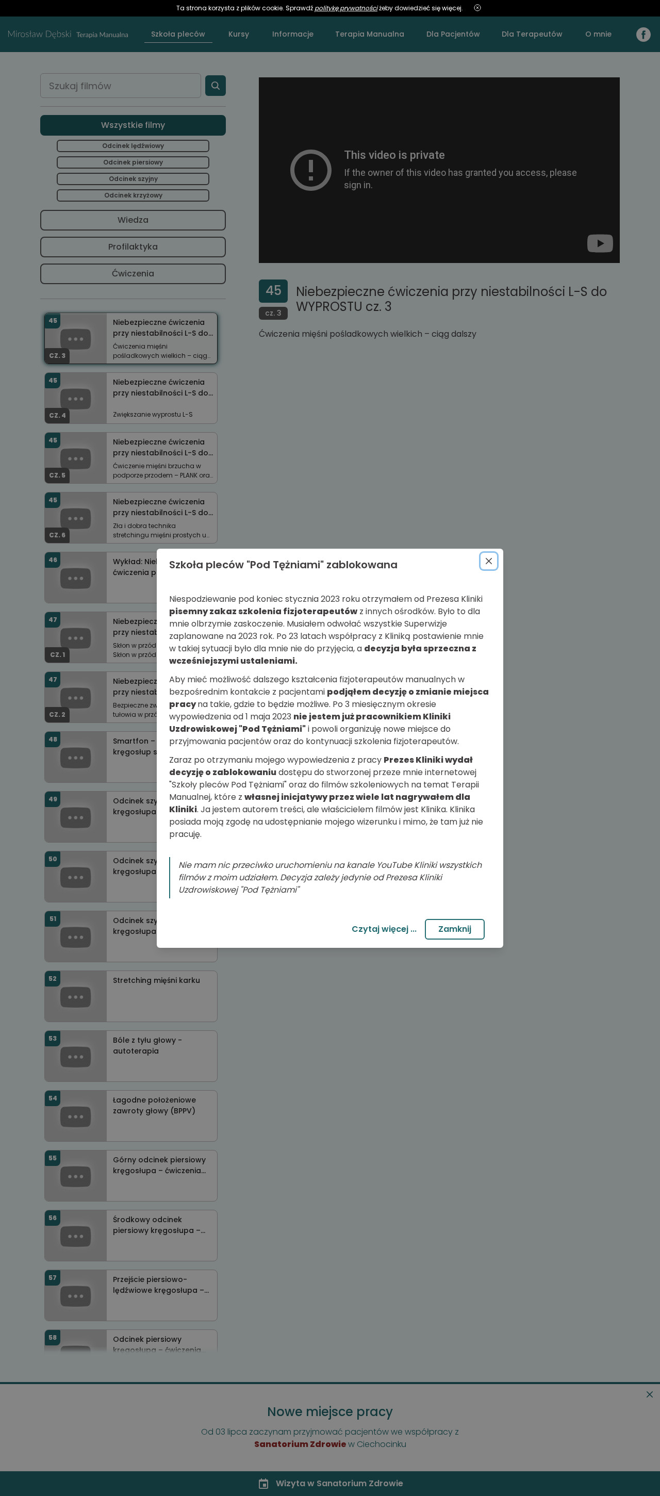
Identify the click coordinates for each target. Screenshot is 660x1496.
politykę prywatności (346, 8)
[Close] (489, 561)
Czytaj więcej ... (384, 929)
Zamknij (454, 929)
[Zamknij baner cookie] (477, 8)
